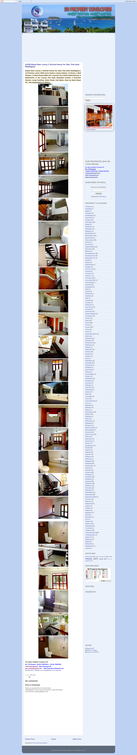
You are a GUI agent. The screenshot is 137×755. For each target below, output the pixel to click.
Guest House (89, 307)
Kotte (86, 394)
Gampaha (88, 300)
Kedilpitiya (88, 367)
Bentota (87, 242)
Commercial (88, 278)
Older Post (77, 739)
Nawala (87, 447)
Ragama (87, 510)
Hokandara (88, 311)
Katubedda (88, 363)
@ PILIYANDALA (98, 128)
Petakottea (88, 490)
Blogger (83, 750)
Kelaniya (87, 372)
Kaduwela (88, 340)
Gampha (87, 302)
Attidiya (87, 224)
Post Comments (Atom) (40, 743)
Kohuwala (88, 383)
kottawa (87, 392)
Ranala (87, 514)
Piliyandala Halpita (90, 497)
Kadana (87, 336)
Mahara (87, 410)
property (87, 506)
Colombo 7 (88, 275)
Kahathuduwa (89, 342)
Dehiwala (88, 284)
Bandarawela (89, 237)
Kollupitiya (88, 385)
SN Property (102, 196)
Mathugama (88, 421)
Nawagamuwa (89, 445)
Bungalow (88, 267)
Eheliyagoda (89, 287)
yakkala (87, 548)
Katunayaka (88, 365)
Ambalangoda (89, 215)
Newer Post (29, 739)
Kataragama (89, 360)
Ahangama (88, 206)
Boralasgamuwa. (90, 253)
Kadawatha (88, 338)
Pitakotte (87, 501)
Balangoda (88, 231)
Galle (86, 298)
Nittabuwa (88, 459)
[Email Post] (29, 677)
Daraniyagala (89, 282)
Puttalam (87, 508)
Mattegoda (88, 423)
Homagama (88, 316)
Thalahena (88, 530)
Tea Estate (88, 528)
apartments (88, 217)
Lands (87, 398)
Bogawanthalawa (90, 246)
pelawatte (88, 481)
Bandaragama (89, 235)
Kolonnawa (88, 387)
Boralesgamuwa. (90, 258)
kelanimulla (88, 369)
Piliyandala (88, 494)
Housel (87, 325)
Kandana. (88, 356)
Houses (87, 327)
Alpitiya (87, 211)
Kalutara (87, 351)
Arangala (88, 220)
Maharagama (89, 412)
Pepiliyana (88, 485)
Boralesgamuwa (90, 255)
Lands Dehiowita (90, 401)
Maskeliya (88, 416)
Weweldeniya (89, 546)
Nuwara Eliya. (89, 465)
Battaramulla (89, 240)
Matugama (88, 425)
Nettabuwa (88, 456)
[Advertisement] (39, 46)
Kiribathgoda (89, 378)
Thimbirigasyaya (90, 535)
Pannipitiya (88, 477)
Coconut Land (89, 269)
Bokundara (88, 249)
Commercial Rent (90, 280)
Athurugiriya (88, 222)
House (87, 322)
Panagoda (88, 474)
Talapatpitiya (89, 526)
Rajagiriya (88, 512)
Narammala (88, 441)
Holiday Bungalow (90, 313)
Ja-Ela (87, 329)
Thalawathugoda (90, 532)
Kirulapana (88, 380)
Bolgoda (87, 251)
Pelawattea (88, 483)
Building (87, 262)
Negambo (88, 452)
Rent (86, 519)
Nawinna (87, 450)
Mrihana (87, 436)
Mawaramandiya (90, 427)
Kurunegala (88, 396)
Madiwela (88, 407)
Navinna (87, 443)
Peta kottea (88, 488)
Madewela (88, 405)
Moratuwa (88, 432)
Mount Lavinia (89, 434)
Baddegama (88, 229)
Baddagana (88, 226)
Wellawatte (88, 544)
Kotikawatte (88, 389)
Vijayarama (88, 537)
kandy (87, 358)
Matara (87, 418)
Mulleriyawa (88, 439)
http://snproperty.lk (91, 177)
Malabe (87, 414)
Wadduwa (88, 539)
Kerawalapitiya (89, 374)
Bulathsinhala (89, 264)
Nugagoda (88, 461)
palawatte (88, 470)
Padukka (87, 468)
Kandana (88, 354)
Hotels (87, 320)
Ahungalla (88, 208)
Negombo (88, 454)
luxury (87, 403)
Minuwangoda (89, 430)
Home (53, 739)
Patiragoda (88, 479)
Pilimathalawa (89, 492)
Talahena (88, 523)
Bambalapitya (89, 233)
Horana (87, 318)
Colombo (88, 271)
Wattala (87, 541)
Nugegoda (88, 463)
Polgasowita (88, 503)
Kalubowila (88, 349)
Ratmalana (88, 517)
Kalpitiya (87, 347)
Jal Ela (87, 331)
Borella (87, 260)
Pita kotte (32, 675)
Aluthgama (88, 213)
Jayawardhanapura (91, 334)
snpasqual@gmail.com (92, 173)
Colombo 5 (88, 273)
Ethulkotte (88, 296)
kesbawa (87, 376)
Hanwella (88, 309)
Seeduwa (88, 521)
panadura (88, 472)
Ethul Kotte (88, 293)
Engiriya (87, 291)
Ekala (87, 289)
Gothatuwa (88, 304)
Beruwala (88, 244)
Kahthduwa (88, 345)
